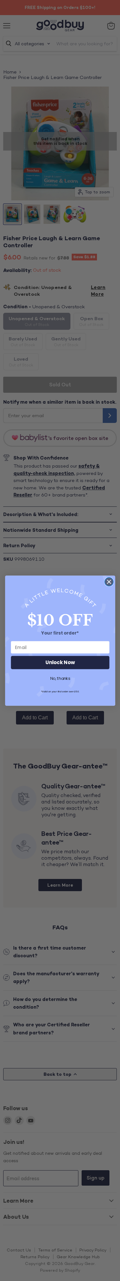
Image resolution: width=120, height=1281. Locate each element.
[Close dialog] (109, 581)
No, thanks (60, 678)
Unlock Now (60, 662)
